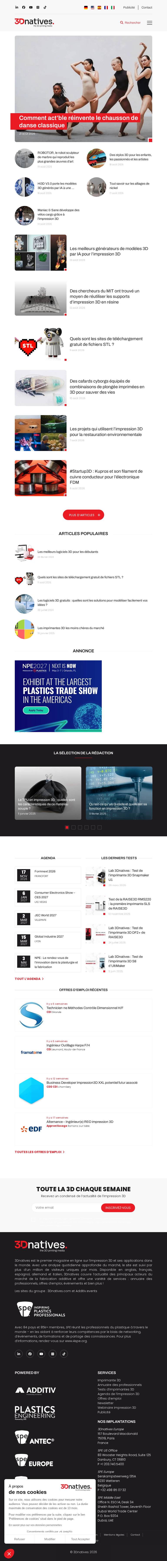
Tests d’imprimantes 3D (116, 1389)
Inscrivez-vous (118, 1208)
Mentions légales (114, 1534)
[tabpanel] (48, 793)
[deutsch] (86, 7)
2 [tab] (73, 827)
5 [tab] (93, 827)
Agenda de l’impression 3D (118, 1394)
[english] (92, 7)
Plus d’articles (82, 515)
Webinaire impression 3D (117, 1407)
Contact (147, 7)
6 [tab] (100, 827)
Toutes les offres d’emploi (38, 1152)
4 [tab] (87, 827)
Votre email (44, 1207)
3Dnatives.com (59, 1291)
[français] (106, 7)
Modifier (49, 1539)
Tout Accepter (80, 1539)
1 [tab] (67, 827)
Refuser (19, 1539)
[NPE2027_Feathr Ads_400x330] (58, 731)
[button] (9, 1553)
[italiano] (113, 7)
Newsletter (106, 1403)
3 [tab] (80, 827)
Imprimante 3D (109, 1380)
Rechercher (132, 22)
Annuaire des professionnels (120, 1385)
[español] (99, 7)
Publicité (129, 7)
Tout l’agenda (27, 979)
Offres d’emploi (109, 1398)
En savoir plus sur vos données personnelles (35, 1525)
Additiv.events (86, 1291)
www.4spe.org (76, 1341)
